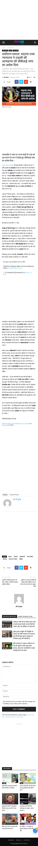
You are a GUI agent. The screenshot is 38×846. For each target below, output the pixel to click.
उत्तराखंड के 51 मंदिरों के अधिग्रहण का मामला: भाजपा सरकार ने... (27, 808)
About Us (19, 840)
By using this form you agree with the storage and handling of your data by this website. (19, 702)
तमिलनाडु (5, 559)
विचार (21, 783)
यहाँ (16, 223)
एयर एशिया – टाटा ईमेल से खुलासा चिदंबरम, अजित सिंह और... (27, 828)
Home (4, 47)
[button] (35, 42)
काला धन (22, 824)
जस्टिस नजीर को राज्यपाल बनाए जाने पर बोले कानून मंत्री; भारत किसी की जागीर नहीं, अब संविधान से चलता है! (24, 624)
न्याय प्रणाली (15, 50)
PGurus (4, 425)
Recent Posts (14, 494)
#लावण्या (10, 556)
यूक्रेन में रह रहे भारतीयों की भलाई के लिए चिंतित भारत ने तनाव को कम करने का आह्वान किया (28, 583)
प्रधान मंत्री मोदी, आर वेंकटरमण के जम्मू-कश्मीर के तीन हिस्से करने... (28, 788)
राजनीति (4, 783)
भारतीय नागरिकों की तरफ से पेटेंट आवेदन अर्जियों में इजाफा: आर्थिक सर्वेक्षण (10, 582)
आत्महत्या (16, 556)
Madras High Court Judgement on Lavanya (16, 423)
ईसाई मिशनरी (22, 556)
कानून (10, 50)
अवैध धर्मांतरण (10, 47)
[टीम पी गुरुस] (7, 503)
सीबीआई (20, 559)
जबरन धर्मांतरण (30, 556)
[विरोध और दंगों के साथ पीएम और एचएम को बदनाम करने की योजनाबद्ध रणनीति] (10, 819)
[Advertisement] (19, 20)
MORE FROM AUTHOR (25, 616)
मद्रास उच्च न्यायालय (7, 165)
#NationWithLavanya (15, 268)
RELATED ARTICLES (9, 616)
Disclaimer (11, 840)
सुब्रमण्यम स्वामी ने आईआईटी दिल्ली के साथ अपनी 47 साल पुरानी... (9, 808)
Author (5, 494)
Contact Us (27, 840)
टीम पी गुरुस (6, 77)
